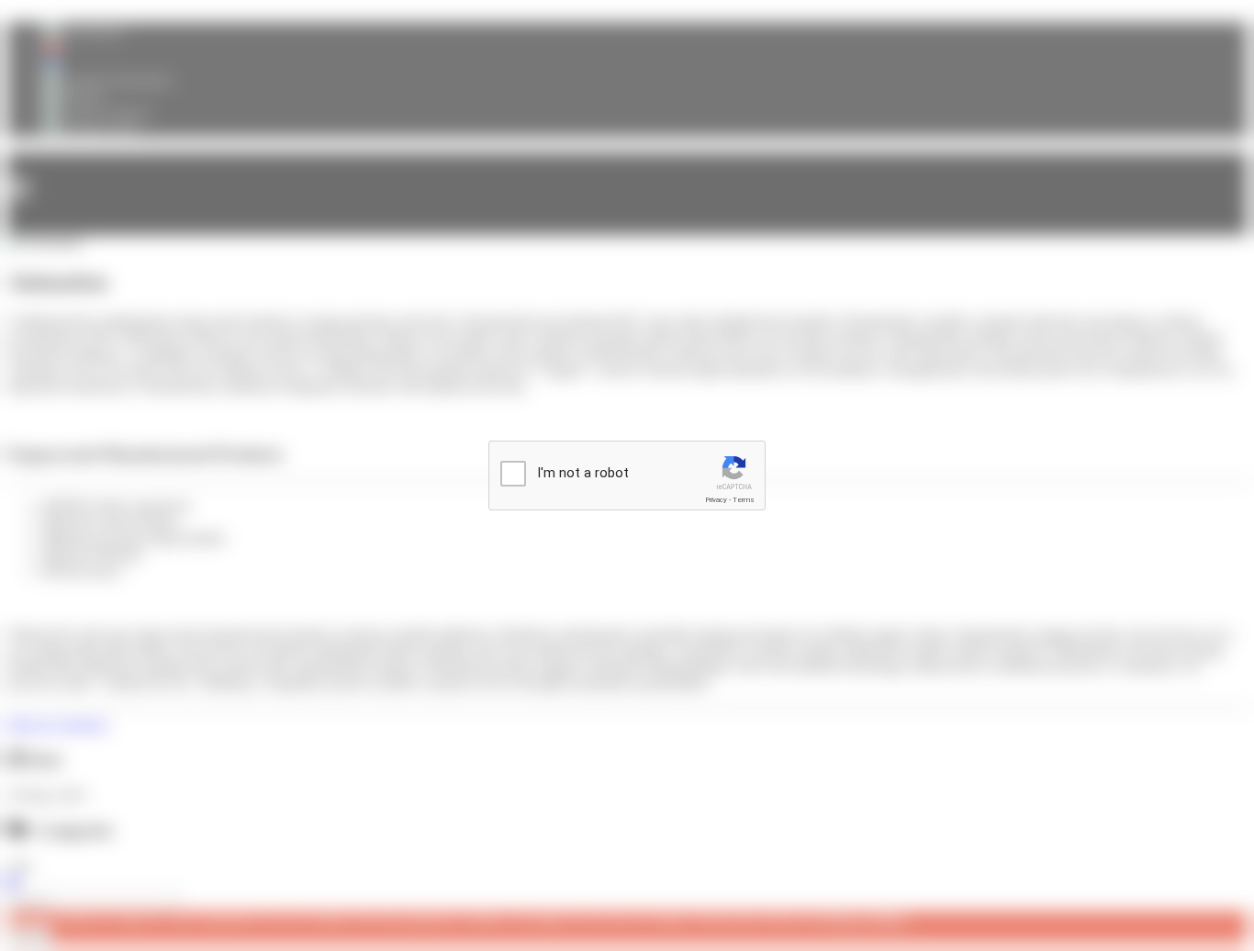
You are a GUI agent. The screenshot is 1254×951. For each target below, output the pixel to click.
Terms (744, 500)
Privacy (716, 500)
